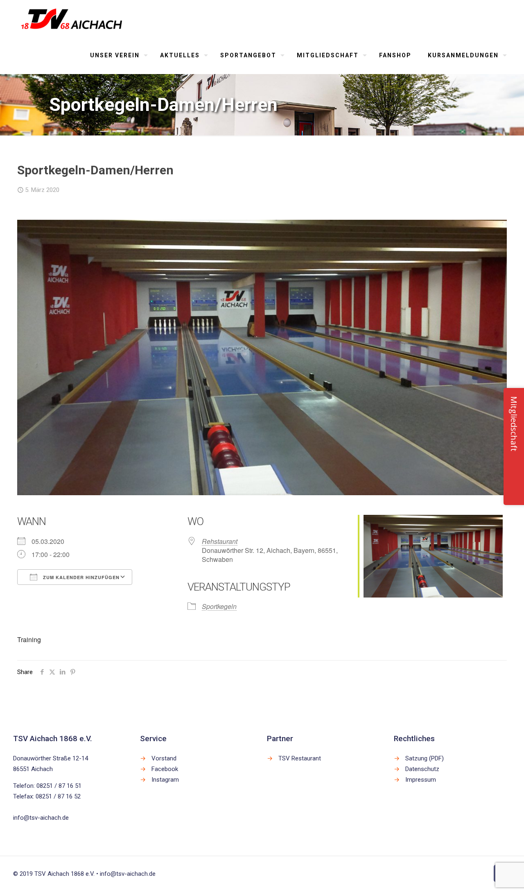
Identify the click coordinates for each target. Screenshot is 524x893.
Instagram (165, 779)
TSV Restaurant (299, 758)
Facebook (164, 769)
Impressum (420, 779)
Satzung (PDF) (424, 758)
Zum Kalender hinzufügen (80, 577)
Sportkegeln (219, 606)
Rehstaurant (219, 541)
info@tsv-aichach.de (41, 817)
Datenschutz (422, 769)
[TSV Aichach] (71, 18)
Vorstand (163, 758)
